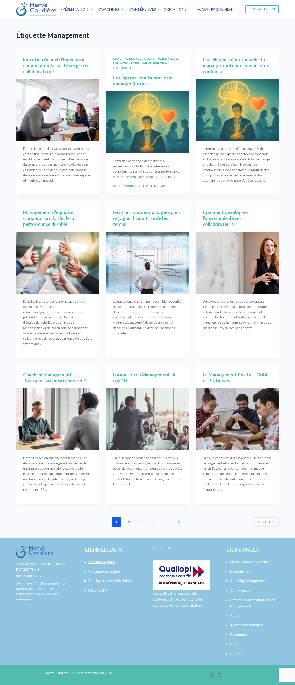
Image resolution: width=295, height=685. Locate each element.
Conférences (142, 9)
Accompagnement (216, 9)
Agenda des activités (246, 625)
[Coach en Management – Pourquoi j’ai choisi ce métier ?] (57, 419)
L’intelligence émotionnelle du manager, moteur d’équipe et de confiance (236, 65)
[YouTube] (212, 675)
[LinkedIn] (219, 675)
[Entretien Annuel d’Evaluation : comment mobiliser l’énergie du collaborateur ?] (57, 110)
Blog (234, 644)
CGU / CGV (97, 590)
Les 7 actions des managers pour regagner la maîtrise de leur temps (146, 218)
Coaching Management (248, 580)
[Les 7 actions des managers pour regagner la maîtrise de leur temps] (147, 263)
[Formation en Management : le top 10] (147, 419)
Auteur (235, 615)
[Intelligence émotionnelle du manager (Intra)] (147, 122)
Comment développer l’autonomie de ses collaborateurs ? (225, 218)
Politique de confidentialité (109, 580)
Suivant (264, 522)
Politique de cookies (104, 571)
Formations (174, 9)
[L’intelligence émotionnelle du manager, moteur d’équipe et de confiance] (237, 110)
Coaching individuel (162, 58)
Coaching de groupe (129, 58)
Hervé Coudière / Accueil (250, 561)
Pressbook (238, 634)
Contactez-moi (262, 9)
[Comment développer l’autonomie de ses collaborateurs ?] (237, 263)
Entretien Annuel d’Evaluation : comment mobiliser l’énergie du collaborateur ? (55, 65)
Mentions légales (101, 561)
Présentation (74, 9)
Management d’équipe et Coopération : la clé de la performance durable (49, 218)
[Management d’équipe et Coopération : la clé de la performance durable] (57, 263)
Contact (236, 653)
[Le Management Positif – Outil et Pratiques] (237, 419)
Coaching (108, 9)
